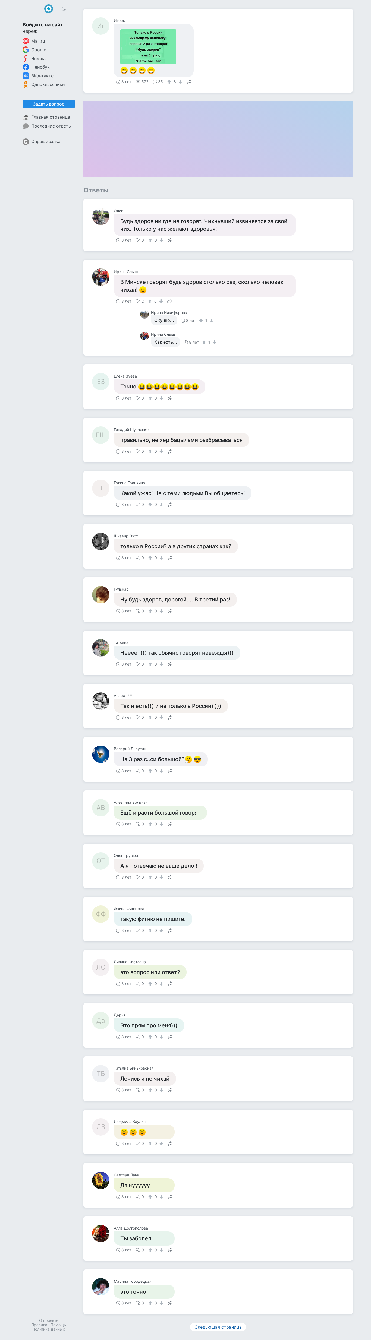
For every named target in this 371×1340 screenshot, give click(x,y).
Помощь (58, 1324)
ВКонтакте (42, 75)
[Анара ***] (103, 701)
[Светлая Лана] (103, 1180)
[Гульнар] (103, 594)
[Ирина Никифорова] (145, 314)
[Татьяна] (103, 648)
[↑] (169, 82)
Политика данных (48, 1329)
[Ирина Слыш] (103, 277)
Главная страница (50, 117)
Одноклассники (48, 84)
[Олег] (103, 216)
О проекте (48, 1320)
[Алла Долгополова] (103, 1233)
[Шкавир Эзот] (103, 541)
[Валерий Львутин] (103, 754)
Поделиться (189, 81)
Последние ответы (51, 126)
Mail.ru (38, 41)
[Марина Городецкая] (103, 1286)
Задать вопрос (48, 104)
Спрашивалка (46, 141)
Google (38, 49)
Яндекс (39, 58)
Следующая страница (218, 1327)
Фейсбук (40, 67)
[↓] (179, 82)
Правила (39, 1324)
